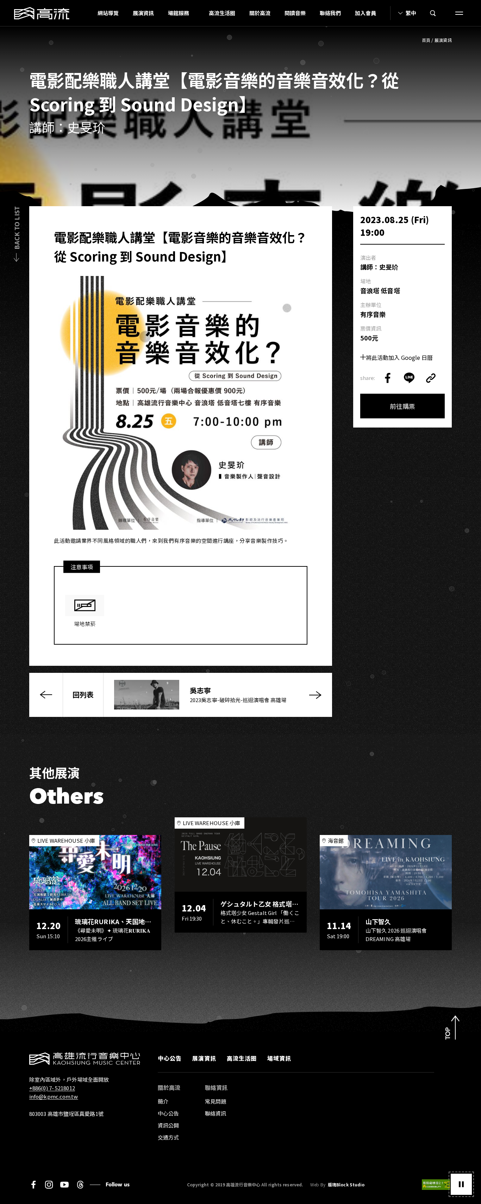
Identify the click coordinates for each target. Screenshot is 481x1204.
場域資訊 (279, 1058)
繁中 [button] (411, 13)
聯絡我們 (330, 13)
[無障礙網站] (437, 1184)
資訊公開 (168, 1125)
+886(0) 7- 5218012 (52, 1088)
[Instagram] (49, 1184)
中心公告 (170, 1058)
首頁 (426, 40)
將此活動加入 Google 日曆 (399, 357)
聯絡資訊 (215, 1113)
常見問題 (215, 1101)
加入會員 (365, 13)
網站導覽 (108, 13)
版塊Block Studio (346, 1184)
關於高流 (259, 13)
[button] (461, 1184)
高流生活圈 (222, 13)
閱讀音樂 (295, 13)
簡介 (163, 1101)
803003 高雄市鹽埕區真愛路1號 (66, 1113)
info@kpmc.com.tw (53, 1096)
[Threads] (80, 1184)
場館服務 (178, 13)
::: (88, 13)
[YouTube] (64, 1184)
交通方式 (168, 1137)
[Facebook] (33, 1184)
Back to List (16, 228)
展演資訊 (143, 13)
